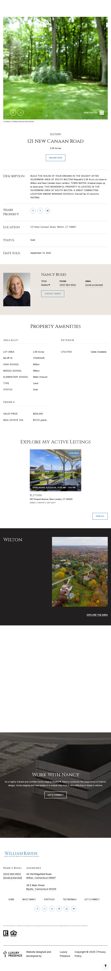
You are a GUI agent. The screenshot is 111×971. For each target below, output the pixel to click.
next (20, 112)
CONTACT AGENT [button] (52, 294)
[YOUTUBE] (73, 908)
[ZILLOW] (66, 908)
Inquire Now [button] (55, 158)
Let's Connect (92, 899)
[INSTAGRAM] (44, 908)
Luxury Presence (65, 953)
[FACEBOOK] (37, 908)
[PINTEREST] (59, 908)
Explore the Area (97, 615)
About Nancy (29, 899)
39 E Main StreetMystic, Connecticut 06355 (41, 887)
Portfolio (49, 899)
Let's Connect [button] (55, 795)
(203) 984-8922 (68, 285)
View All (100, 516)
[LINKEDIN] (52, 908)
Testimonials (69, 899)
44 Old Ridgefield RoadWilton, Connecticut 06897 (41, 876)
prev (13, 112)
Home (11, 899)
